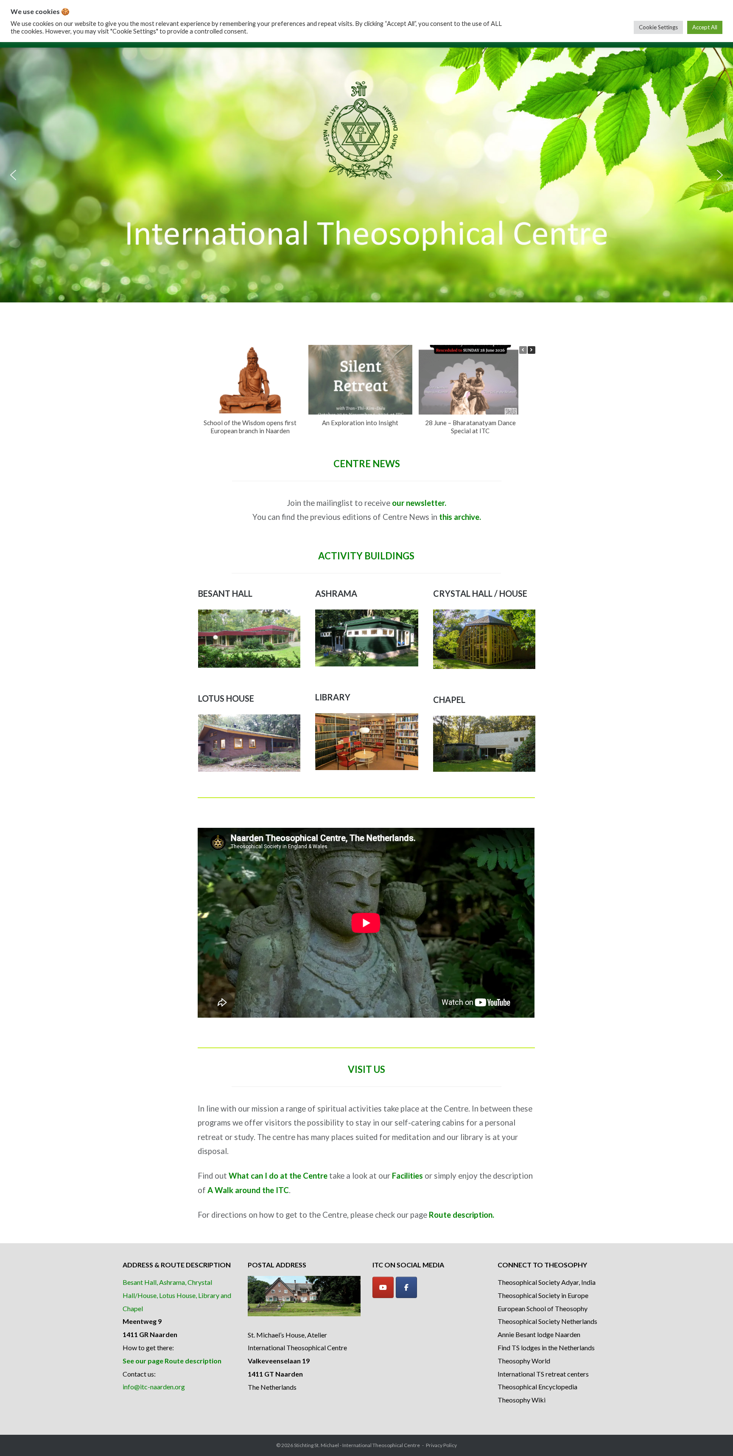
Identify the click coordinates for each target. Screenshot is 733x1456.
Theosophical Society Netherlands (547, 1321)
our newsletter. (419, 503)
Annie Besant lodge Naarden (539, 1334)
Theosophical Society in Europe (543, 1295)
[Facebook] (406, 1287)
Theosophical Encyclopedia (537, 1387)
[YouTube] (383, 1287)
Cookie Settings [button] (658, 27)
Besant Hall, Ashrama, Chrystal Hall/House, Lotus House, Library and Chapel (177, 1295)
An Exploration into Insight (360, 422)
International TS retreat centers (543, 1374)
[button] (13, 175)
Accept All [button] (704, 27)
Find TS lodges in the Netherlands (546, 1347)
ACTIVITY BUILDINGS (366, 556)
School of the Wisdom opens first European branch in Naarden (250, 427)
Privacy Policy (441, 1445)
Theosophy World (524, 1361)
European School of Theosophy (543, 1308)
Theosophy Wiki (522, 1400)
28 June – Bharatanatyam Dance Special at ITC (470, 427)
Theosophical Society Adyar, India (547, 1282)
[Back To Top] (712, 1435)
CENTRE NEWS (366, 463)
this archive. (460, 517)
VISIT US (366, 1069)
